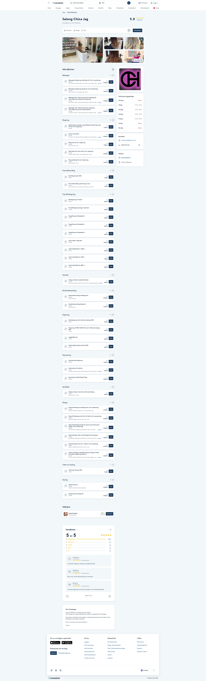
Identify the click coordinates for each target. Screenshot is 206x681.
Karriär (110, 655)
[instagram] (51, 670)
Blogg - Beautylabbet (114, 645)
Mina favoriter (88, 648)
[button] (88, 82)
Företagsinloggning (64, 653)
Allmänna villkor (142, 651)
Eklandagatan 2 (126, 157)
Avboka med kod (89, 658)
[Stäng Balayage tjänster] (113, 75)
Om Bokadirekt (112, 642)
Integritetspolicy (142, 645)
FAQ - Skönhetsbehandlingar (116, 648)
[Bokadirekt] (57, 3)
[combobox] (83, 3)
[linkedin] (56, 670)
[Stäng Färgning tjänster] (113, 120)
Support (110, 658)
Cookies (139, 648)
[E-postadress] (130, 140)
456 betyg (139, 19)
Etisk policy (140, 642)
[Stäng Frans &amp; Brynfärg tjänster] (113, 170)
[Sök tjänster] (113, 69)
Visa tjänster (137, 30)
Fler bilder (137, 60)
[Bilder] (130, 79)
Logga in (86, 642)
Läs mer (99, 83)
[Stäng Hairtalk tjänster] (113, 275)
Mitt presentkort (89, 651)
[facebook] (60, 670)
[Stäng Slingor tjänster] (113, 402)
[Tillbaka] (49, 3)
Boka (111, 82)
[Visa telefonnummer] (139, 145)
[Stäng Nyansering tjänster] (113, 355)
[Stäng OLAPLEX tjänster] (113, 387)
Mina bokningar (89, 645)
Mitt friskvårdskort (90, 655)
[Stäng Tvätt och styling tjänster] (113, 464)
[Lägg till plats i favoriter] (129, 30)
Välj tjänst (109, 513)
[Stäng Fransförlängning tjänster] (113, 194)
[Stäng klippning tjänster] (113, 314)
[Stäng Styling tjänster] (113, 479)
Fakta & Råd (111, 651)
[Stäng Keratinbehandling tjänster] (113, 290)
